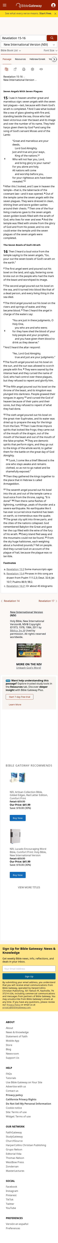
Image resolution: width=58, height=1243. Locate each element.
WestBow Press (15, 1162)
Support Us (12, 1057)
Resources (20, 59)
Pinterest (11, 1195)
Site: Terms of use (16, 1112)
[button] (53, 5)
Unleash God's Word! (28, 667)
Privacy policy (14, 1095)
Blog (8, 1049)
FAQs (9, 1073)
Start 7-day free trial (19, 696)
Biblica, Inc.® (17, 630)
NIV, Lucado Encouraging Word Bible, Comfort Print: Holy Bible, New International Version (28, 852)
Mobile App (12, 1040)
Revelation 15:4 (15, 573)
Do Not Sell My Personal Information (28, 1103)
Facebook (11, 1186)
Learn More (15, 704)
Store (9, 1045)
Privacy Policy (13, 1004)
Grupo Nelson (14, 1149)
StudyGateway (14, 1136)
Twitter (10, 1204)
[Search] (52, 38)
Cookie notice (14, 1108)
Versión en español (17, 1224)
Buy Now (18, 818)
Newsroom (12, 1053)
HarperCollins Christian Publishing (26, 1145)
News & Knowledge (17, 1032)
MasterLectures (15, 1170)
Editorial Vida (13, 1153)
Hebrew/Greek (37, 59)
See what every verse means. (28, 13)
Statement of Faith (17, 1036)
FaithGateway (14, 1132)
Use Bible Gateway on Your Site (24, 1082)
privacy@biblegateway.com (16, 1007)
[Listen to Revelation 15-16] (41, 69)
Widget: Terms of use (18, 1116)
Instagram (12, 1191)
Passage (7, 59)
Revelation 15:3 (15, 569)
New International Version (26, 612)
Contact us (12, 1090)
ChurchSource (14, 1141)
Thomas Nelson (15, 1158)
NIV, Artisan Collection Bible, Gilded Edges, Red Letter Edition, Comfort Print (29, 795)
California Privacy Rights (21, 1099)
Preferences (13, 1228)
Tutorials (11, 1078)
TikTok (9, 1199)
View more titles (29, 887)
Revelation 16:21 (16, 586)
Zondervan (12, 1166)
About (9, 1028)
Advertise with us (16, 1086)
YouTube (11, 1208)
